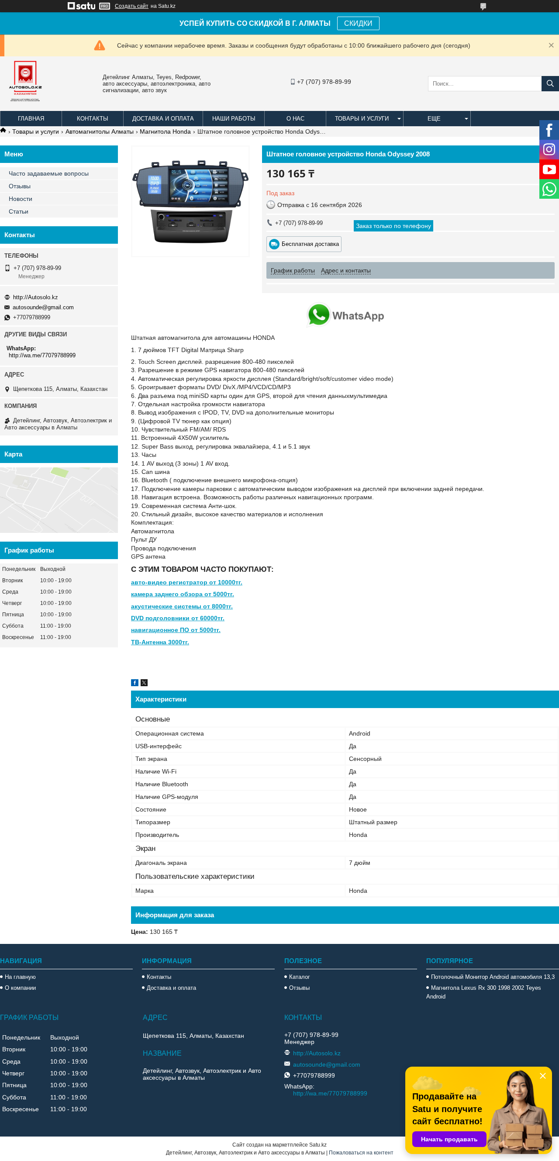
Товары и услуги (362, 118)
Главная (31, 118)
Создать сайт (131, 6)
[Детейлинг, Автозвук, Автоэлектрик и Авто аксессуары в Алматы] (26, 107)
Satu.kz (318, 1145)
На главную (20, 977)
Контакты (92, 118)
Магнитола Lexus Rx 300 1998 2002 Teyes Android (483, 992)
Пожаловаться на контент (361, 1153)
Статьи (18, 211)
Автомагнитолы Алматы (100, 131)
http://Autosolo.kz (35, 297)
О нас (295, 118)
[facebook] (134, 684)
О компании (20, 988)
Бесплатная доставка (310, 244)
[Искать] (550, 83)
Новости (20, 198)
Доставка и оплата (163, 118)
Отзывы (20, 186)
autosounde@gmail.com (43, 307)
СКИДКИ (358, 23)
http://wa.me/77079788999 (42, 355)
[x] (144, 684)
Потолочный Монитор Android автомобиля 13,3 (493, 977)
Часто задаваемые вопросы (49, 173)
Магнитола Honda (165, 131)
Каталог (299, 977)
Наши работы (233, 118)
